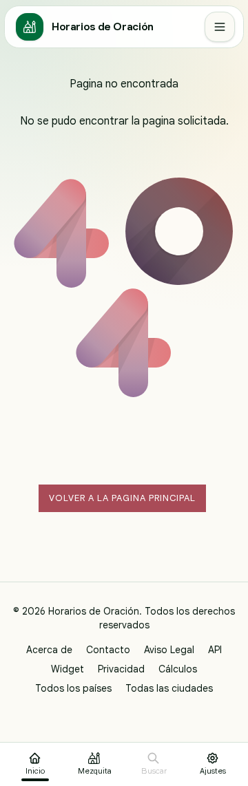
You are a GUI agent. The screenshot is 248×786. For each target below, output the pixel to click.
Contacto (108, 650)
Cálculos (177, 669)
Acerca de (49, 650)
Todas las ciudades (169, 688)
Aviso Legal (169, 650)
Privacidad (121, 669)
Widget (67, 669)
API (215, 650)
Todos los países (73, 688)
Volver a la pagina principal (122, 498)
